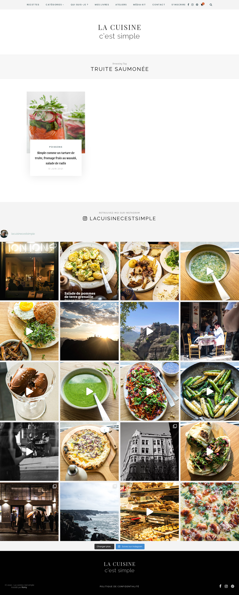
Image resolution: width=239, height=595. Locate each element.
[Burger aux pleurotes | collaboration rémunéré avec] (29, 331)
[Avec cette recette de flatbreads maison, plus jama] (209, 451)
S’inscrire (179, 4)
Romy (24, 587)
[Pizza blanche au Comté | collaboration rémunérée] (89, 451)
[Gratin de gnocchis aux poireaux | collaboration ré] (209, 511)
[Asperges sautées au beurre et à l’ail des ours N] (209, 391)
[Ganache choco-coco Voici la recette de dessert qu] (29, 391)
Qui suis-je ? (79, 4)
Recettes (33, 4)
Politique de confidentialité (119, 586)
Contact (158, 4)
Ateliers (121, 4)
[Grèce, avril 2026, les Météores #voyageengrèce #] (149, 331)
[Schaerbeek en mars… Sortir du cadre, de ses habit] (149, 451)
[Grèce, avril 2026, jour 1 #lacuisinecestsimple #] (209, 331)
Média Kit (139, 4)
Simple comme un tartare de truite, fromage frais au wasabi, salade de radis (56, 158)
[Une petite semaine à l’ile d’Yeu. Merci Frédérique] (89, 511)
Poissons (55, 146)
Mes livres (102, 4)
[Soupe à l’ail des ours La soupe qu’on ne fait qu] (89, 391)
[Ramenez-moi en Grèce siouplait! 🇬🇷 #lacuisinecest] (149, 271)
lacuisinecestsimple (123, 218)
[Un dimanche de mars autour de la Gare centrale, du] (29, 451)
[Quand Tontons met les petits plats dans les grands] (29, 271)
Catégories (54, 4)
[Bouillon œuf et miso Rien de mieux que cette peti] (209, 271)
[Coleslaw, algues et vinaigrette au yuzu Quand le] (149, 391)
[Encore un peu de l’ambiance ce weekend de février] (149, 511)
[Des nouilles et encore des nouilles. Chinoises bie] (29, 511)
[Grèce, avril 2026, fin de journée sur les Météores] (89, 331)
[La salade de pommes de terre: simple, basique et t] (89, 271)
